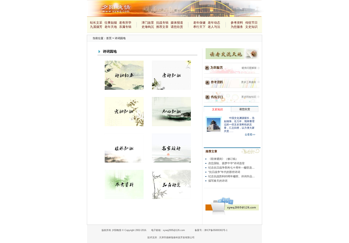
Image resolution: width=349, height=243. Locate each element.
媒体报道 (177, 22)
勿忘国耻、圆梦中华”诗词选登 (226, 163)
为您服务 (237, 27)
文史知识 (251, 27)
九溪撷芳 (96, 27)
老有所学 (125, 22)
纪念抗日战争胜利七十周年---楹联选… (231, 167)
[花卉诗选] (171, 184)
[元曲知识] (171, 111)
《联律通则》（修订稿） (223, 158)
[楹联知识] (124, 147)
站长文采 (96, 22)
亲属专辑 (125, 27)
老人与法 (214, 27)
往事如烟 (111, 22)
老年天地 (111, 27)
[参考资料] (124, 184)
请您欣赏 (177, 27)
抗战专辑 (162, 22)
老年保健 (199, 22)
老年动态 (214, 22)
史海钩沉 (148, 27)
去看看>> (250, 134)
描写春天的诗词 (217, 180)
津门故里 (148, 22)
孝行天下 (199, 27)
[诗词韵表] (124, 74)
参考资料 (237, 22)
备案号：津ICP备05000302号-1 (211, 230)
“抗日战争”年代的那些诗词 (224, 171)
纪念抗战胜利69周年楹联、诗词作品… (231, 176)
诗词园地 (120, 38)
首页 (109, 38)
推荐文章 (162, 27)
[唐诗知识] (171, 74)
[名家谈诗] (171, 147)
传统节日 (251, 22)
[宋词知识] (124, 111)
